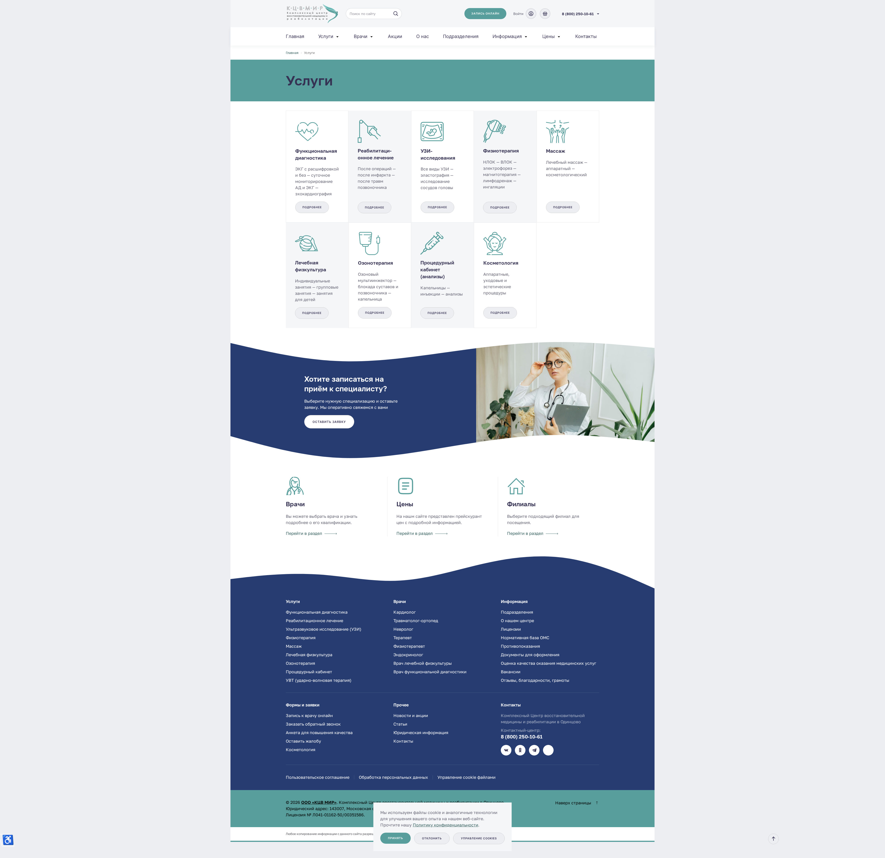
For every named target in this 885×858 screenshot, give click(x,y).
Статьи (400, 723)
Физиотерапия (301, 637)
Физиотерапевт (409, 646)
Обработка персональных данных (393, 777)
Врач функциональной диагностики (429, 671)
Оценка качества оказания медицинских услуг (548, 663)
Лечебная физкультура (309, 654)
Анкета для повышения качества (319, 732)
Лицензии (511, 629)
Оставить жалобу (303, 741)
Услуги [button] (325, 36)
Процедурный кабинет (309, 671)
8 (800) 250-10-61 (522, 737)
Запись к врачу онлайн (309, 715)
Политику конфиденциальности (445, 824)
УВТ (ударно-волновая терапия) (318, 680)
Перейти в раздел (304, 533)
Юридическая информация (420, 732)
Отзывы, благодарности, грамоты (535, 680)
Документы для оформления (530, 654)
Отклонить (432, 838)
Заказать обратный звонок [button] (313, 723)
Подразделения (460, 36)
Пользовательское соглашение (317, 777)
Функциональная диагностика (317, 612)
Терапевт (402, 637)
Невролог (403, 629)
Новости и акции (410, 715)
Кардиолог (404, 612)
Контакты (586, 36)
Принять (395, 838)
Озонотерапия (300, 663)
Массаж (294, 646)
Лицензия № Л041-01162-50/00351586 (325, 814)
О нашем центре (517, 620)
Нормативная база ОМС (525, 637)
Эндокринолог (408, 654)
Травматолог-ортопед (415, 620)
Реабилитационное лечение (314, 620)
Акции (395, 36)
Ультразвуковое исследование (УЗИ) (323, 629)
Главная (295, 36)
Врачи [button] (360, 36)
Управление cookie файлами (466, 777)
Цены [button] (548, 36)
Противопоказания (520, 646)
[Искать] (395, 13)
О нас (422, 36)
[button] (773, 839)
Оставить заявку (329, 422)
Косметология (300, 749)
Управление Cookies (479, 838)
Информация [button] (507, 36)
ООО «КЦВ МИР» (318, 802)
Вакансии (510, 671)
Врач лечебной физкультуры (422, 663)
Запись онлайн (485, 13)
